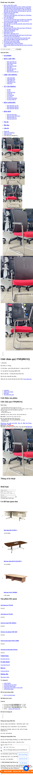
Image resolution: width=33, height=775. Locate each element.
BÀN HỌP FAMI (8, 26)
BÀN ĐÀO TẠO (8, 32)
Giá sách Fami (27, 35)
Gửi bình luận (4, 498)
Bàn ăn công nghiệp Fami (10, 45)
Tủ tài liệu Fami (15, 19)
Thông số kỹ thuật (8, 391)
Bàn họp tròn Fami (13, 29)
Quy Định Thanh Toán (9, 686)
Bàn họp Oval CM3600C (10, 592)
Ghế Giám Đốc (13, 15)
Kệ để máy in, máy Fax (25, 11)
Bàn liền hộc (10, 70)
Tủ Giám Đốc (28, 19)
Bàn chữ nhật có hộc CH (12, 11)
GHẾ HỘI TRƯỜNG (9, 31)
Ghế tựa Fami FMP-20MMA (8, 623)
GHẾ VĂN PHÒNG (9, 14)
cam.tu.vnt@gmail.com (14, 708)
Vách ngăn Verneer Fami (21, 39)
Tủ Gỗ (5, 19)
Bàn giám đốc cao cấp (9, 23)
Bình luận (6, 393)
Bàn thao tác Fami (21, 45)
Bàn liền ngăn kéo (11, 68)
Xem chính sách (27, 379)
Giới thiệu (6, 390)
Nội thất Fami (29, 426)
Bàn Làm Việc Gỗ (18, 6)
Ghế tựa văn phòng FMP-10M (9, 632)
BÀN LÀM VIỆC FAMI (10, 5)
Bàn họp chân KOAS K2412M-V (13, 561)
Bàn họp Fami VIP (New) (10, 28)
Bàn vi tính (26, 6)
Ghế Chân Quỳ (21, 15)
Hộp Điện (15, 12)
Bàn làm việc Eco (8, 12)
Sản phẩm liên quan (9, 394)
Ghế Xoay (6, 15)
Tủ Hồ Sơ (22, 19)
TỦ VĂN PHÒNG (9, 18)
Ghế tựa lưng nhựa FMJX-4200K (10, 640)
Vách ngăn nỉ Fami (9, 38)
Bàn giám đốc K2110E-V (10, 530)
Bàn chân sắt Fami (8, 6)
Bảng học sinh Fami (9, 35)
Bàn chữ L (9, 67)
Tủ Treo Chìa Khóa (14, 21)
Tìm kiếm (18, 49)
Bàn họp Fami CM (22, 28)
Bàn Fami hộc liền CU (16, 9)
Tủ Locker (6, 21)
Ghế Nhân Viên (10, 16)
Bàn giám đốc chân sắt (13, 108)
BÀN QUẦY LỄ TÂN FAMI (11, 40)
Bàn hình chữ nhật (11, 66)
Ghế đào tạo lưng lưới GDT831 (9, 649)
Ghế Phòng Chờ (11, 82)
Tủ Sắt (9, 19)
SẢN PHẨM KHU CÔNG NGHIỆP (13, 43)
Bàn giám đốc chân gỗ (21, 23)
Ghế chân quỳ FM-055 (7, 614)
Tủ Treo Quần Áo (24, 21)
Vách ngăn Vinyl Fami (19, 38)
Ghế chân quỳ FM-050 (7, 605)
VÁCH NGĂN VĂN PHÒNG (12, 36)
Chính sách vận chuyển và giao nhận (13, 687)
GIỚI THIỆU (7, 683)
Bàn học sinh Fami (19, 35)
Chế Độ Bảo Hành (8, 689)
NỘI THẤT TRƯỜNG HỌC (11, 33)
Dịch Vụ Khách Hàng (9, 695)
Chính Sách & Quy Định (10, 684)
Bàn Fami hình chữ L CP (20, 8)
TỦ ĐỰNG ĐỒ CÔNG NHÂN (12, 42)
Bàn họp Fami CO (11, 117)
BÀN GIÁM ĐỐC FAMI (10, 22)
